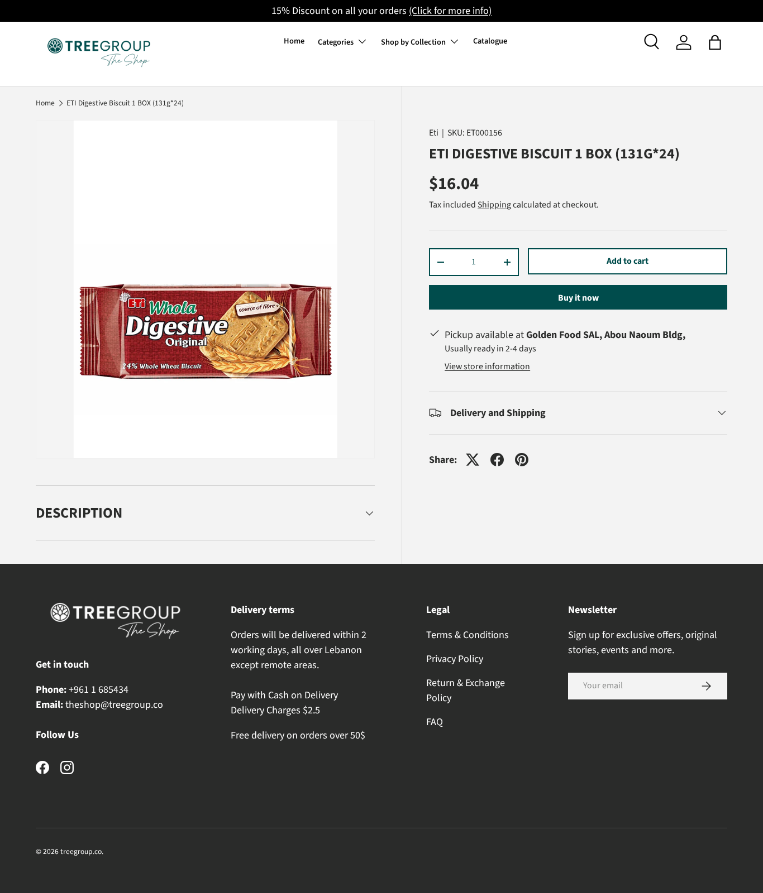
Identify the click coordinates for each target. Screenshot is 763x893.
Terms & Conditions (467, 635)
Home (294, 41)
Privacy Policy (454, 659)
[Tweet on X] (472, 459)
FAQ (434, 722)
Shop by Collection (413, 42)
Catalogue (490, 41)
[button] (715, 42)
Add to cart (627, 261)
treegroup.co (81, 851)
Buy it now (578, 298)
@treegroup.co (132, 705)
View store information (487, 366)
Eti (433, 133)
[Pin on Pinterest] (521, 459)
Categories (336, 42)
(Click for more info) (450, 11)
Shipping (494, 205)
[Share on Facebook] (497, 459)
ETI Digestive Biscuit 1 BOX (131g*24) (125, 103)
